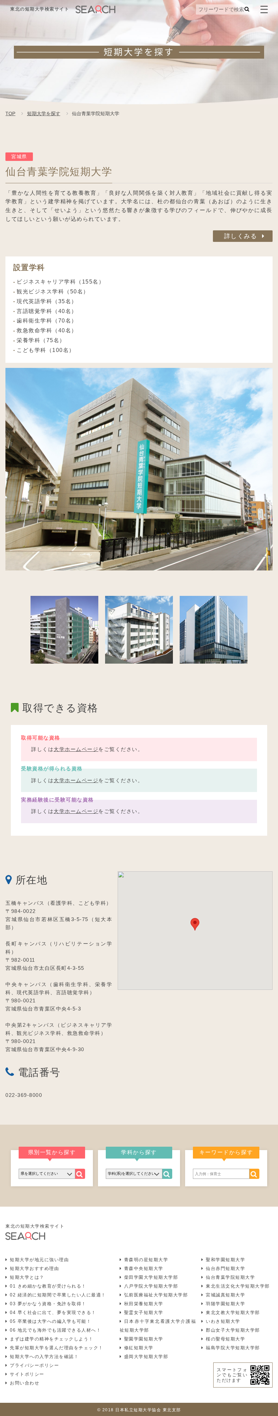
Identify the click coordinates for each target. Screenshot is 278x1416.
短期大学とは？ (27, 1277)
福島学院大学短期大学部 (233, 1347)
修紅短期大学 (139, 1347)
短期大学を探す (43, 113)
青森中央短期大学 (143, 1268)
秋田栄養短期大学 (143, 1303)
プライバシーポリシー (34, 1365)
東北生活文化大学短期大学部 (238, 1286)
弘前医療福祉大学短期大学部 (156, 1294)
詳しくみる (240, 236)
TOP (10, 113)
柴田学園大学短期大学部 (151, 1277)
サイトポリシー (27, 1374)
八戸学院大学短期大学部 (151, 1286)
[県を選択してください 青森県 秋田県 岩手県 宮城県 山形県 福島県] (47, 1174)
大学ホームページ (76, 749)
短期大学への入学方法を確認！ (44, 1356)
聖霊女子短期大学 (143, 1312)
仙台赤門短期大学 (225, 1268)
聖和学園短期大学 (225, 1259)
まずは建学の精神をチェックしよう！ (52, 1338)
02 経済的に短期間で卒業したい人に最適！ (58, 1294)
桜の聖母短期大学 (225, 1338)
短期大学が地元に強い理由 (39, 1259)
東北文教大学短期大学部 (233, 1312)
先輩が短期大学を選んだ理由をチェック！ (56, 1347)
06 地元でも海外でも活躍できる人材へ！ (55, 1330)
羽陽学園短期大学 (225, 1303)
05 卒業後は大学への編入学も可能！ (50, 1321)
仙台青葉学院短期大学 (230, 1277)
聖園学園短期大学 (143, 1338)
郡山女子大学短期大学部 (233, 1330)
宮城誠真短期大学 (225, 1294)
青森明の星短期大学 (146, 1259)
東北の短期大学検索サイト (39, 9)
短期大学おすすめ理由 (34, 1268)
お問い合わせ (24, 1383)
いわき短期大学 (223, 1321)
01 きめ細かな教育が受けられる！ (48, 1286)
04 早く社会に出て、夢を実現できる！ (53, 1312)
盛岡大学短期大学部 (146, 1356)
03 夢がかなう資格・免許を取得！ (48, 1303)
